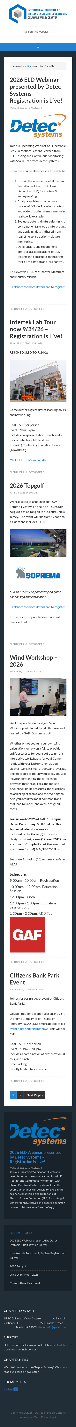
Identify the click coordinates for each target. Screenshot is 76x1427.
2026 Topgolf (27, 485)
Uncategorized (34, 308)
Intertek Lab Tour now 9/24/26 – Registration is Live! (36, 328)
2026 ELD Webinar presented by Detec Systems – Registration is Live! (36, 1157)
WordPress (41, 1417)
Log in (53, 1417)
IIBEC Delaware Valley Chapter (38, 13)
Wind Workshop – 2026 (24, 1274)
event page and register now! (29, 1028)
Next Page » (35, 1095)
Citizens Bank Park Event (25, 1283)
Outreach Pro (42, 1412)
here (66, 1345)
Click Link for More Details (28, 460)
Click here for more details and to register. (38, 287)
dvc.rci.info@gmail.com (52, 1327)
